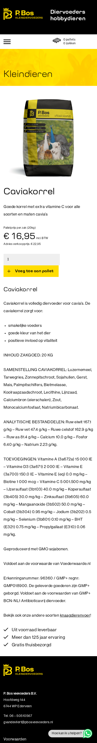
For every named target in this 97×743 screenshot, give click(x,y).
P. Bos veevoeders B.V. (23, 13)
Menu (7, 42)
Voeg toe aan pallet (34, 271)
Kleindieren (28, 73)
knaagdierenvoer (75, 616)
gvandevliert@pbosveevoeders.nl (28, 722)
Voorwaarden (15, 739)
